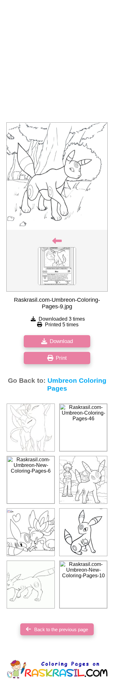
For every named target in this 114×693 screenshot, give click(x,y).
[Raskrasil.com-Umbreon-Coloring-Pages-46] (83, 427)
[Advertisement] (57, 63)
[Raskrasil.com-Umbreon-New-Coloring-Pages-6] (31, 480)
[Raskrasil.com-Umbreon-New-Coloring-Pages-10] (83, 585)
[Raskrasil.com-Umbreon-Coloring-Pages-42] (31, 427)
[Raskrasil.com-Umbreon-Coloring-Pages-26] (83, 532)
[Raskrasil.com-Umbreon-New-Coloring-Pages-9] (31, 532)
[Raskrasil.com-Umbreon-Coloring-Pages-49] (83, 480)
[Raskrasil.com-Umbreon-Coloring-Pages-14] (31, 585)
